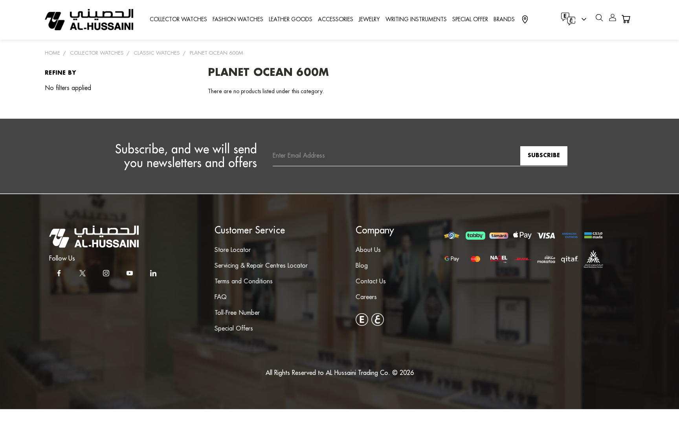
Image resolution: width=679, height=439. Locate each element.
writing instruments (416, 20)
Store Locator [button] (233, 250)
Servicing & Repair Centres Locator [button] (261, 266)
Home (52, 53)
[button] (94, 237)
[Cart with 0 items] (625, 19)
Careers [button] (366, 297)
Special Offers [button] (234, 328)
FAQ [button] (221, 297)
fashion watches (238, 20)
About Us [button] (368, 250)
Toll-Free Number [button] (237, 313)
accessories (335, 20)
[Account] (612, 19)
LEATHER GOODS (290, 20)
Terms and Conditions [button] (244, 281)
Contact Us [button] (371, 281)
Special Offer (470, 20)
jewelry (369, 20)
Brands (504, 20)
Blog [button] (362, 266)
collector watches (178, 20)
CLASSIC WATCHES (157, 53)
